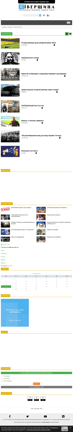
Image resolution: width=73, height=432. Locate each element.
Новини (10, 27)
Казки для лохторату (29, 151)
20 (6, 286)
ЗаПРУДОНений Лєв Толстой (32, 106)
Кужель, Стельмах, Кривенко (32, 121)
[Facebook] (9, 417)
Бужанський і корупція (53, 215)
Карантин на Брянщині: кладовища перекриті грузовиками (43, 74)
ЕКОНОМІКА (24, 45)
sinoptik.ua (10, 265)
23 (36, 286)
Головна (4, 27)
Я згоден (64, 429)
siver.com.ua (45, 422)
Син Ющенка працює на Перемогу (57, 207)
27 (6, 289)
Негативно (7, 378)
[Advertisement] (36, 186)
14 (16, 284)
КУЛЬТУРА (23, 108)
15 (26, 284)
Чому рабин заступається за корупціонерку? (19, 215)
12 (66, 281)
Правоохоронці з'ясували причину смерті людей (39, 90)
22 (26, 286)
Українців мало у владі (30, 58)
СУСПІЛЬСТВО (24, 76)
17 (46, 284)
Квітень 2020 (36, 273)
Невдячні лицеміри (52, 229)
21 (16, 286)
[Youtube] (45, 417)
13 (6, 284)
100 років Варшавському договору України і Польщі (41, 135)
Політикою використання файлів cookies (38, 429)
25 (56, 286)
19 (66, 284)
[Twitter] (27, 417)
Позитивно (7, 376)
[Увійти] (44, 15)
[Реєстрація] (48, 15)
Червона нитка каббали (54, 237)
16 (36, 284)
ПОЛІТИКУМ (24, 123)
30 (36, 289)
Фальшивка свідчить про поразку (21, 207)
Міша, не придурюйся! (17, 237)
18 (56, 284)
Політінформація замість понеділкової (22, 229)
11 (56, 281)
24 (46, 286)
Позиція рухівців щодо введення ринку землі (38, 43)
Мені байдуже (8, 381)
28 (16, 289)
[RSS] (63, 417)
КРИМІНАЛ (24, 92)
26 (66, 286)
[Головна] (36, 9)
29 (26, 289)
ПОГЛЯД (23, 60)
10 (46, 281)
